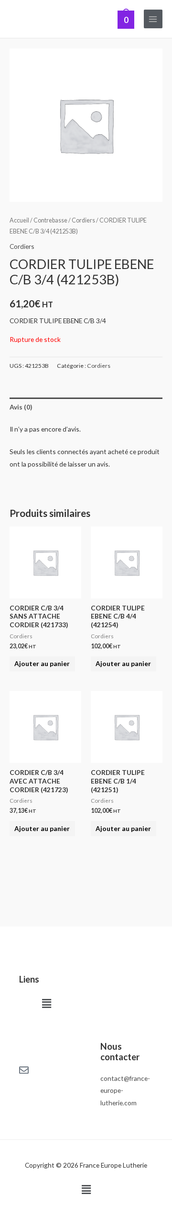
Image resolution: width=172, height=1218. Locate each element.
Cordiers (83, 220)
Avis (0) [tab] (21, 407)
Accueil (19, 220)
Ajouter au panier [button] (42, 663)
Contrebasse (50, 220)
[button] (46, 1003)
